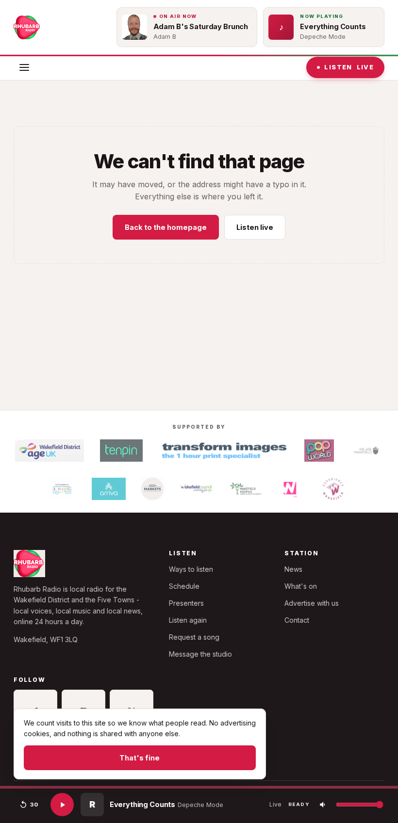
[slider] (199, 787)
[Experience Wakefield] (333, 489)
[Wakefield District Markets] (152, 489)
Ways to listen (191, 569)
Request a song (194, 637)
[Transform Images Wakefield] (223, 450)
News (293, 569)
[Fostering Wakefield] (62, 489)
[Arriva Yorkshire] (109, 489)
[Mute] (323, 804)
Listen (349, 67)
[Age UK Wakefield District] (49, 450)
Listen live (254, 227)
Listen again (188, 620)
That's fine (139, 758)
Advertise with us (311, 603)
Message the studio (200, 654)
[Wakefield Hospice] (246, 489)
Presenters (186, 603)
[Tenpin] (121, 450)
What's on (300, 586)
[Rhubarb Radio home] (27, 27)
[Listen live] (62, 804)
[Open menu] (24, 67)
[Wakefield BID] (289, 489)
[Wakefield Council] (196, 489)
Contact (296, 620)
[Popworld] (318, 450)
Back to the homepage (166, 227)
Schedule (184, 586)
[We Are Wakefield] (366, 450)
